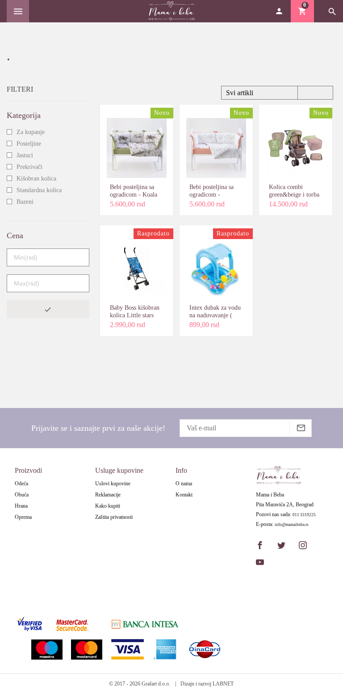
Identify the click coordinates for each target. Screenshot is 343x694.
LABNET (223, 684)
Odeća (21, 483)
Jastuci (25, 155)
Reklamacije (108, 495)
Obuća (22, 495)
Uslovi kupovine (112, 483)
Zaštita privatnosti (114, 517)
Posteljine (29, 143)
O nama (184, 483)
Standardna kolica (39, 190)
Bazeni (25, 201)
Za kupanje (31, 132)
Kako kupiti (107, 506)
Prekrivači (29, 167)
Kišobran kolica (36, 178)
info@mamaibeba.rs (292, 525)
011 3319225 (304, 515)
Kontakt (184, 495)
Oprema (23, 517)
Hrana (21, 506)
